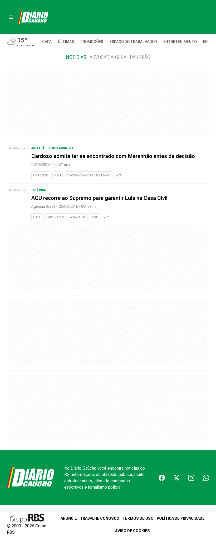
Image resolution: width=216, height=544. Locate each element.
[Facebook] (162, 478)
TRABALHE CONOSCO (99, 518)
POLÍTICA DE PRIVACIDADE (181, 518)
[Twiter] (176, 478)
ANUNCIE (69, 518)
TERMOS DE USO (138, 518)
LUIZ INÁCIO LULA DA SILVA (66, 217)
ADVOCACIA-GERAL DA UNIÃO (89, 175)
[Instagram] (191, 478)
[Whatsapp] (206, 478)
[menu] (11, 17)
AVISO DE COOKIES (132, 531)
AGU (57, 175)
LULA (37, 217)
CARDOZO (40, 175)
